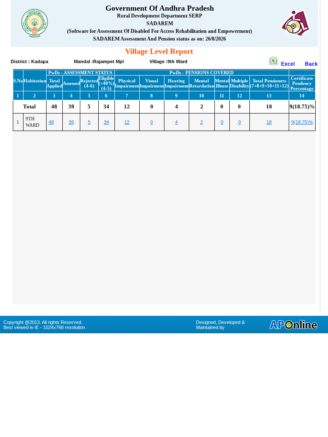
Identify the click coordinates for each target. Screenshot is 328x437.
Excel (292, 64)
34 (106, 122)
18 (269, 122)
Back (311, 64)
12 (126, 122)
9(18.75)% (302, 122)
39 (71, 122)
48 (51, 122)
